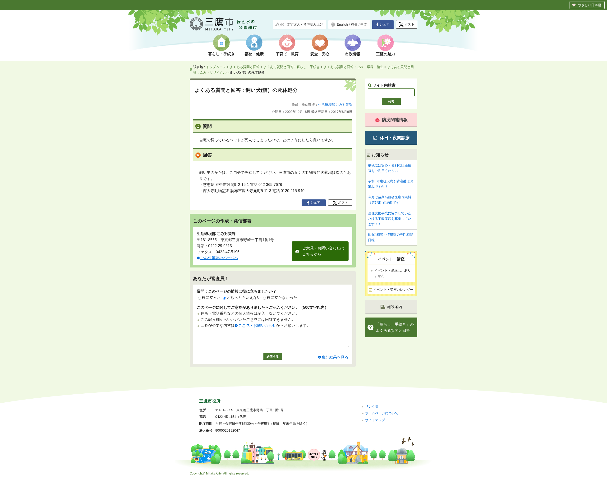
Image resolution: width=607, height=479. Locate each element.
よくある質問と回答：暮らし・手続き (291, 67)
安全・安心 (319, 54)
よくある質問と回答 (245, 67)
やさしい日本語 (589, 5)
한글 (354, 24)
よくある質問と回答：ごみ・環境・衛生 (353, 67)
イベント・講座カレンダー (393, 289)
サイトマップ (375, 420)
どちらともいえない (244, 297)
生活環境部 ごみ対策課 (335, 104)
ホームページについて (381, 413)
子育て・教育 (287, 54)
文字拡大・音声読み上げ (305, 24)
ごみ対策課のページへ (219, 258)
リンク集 (371, 406)
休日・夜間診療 (395, 137)
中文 (363, 24)
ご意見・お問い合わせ (257, 325)
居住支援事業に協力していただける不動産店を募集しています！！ (389, 218)
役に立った (211, 297)
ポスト (409, 24)
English (342, 24)
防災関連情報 (395, 119)
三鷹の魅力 (385, 54)
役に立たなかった (282, 297)
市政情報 (352, 54)
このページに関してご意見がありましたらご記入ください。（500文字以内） (262, 307)
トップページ (216, 67)
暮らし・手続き (221, 54)
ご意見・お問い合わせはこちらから (323, 251)
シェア (385, 24)
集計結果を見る (335, 357)
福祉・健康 (254, 54)
